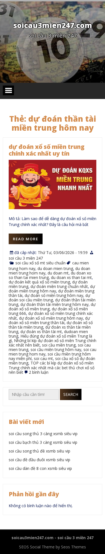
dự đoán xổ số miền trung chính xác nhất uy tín (47, 150)
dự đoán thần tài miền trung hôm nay (54, 304)
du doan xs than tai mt (71, 277)
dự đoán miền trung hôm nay (52, 289)
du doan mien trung (55, 268)
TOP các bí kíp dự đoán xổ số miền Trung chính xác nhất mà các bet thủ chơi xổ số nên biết (51, 367)
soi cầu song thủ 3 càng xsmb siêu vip (43, 433)
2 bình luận (38, 372)
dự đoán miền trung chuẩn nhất (59, 286)
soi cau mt (43, 358)
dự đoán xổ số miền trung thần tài (49, 320)
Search (70, 394)
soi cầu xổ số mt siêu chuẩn (40, 263)
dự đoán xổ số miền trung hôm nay (51, 318)
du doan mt (58, 273)
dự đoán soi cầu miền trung (49, 298)
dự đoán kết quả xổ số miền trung (39, 282)
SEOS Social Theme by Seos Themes (52, 547)
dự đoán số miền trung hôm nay (54, 295)
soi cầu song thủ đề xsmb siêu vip (39, 451)
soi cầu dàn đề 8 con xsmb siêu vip (40, 468)
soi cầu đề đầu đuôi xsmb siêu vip (39, 459)
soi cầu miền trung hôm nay (56, 349)
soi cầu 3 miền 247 (26, 258)
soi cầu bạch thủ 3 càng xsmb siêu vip (43, 442)
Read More (25, 238)
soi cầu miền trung (59, 345)
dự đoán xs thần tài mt (41, 331)
